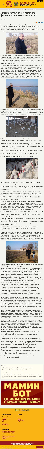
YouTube (19, 421)
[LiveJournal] (41, 22)
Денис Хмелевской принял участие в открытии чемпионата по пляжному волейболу (20, 374)
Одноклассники (5, 424)
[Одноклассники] (36, 22)
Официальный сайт (6, 416)
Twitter (3, 421)
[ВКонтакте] (35, 22)
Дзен (3, 420)
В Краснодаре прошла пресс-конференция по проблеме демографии (17, 368)
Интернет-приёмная (6, 418)
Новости (14, 9)
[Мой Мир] (38, 22)
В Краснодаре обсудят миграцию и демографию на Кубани (15, 372)
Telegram (4, 419)
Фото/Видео (24, 9)
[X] (39, 22)
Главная (9, 9)
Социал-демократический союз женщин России (8, 437)
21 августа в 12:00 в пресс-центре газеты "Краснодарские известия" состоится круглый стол (21, 377)
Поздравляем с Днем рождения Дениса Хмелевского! (14, 370)
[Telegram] (42, 22)
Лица (19, 9)
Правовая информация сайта (6, 447)
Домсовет (4, 438)
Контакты (34, 9)
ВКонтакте (4, 423)
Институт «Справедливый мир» (8, 431)
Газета (29, 9)
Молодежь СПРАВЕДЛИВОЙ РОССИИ (8, 434)
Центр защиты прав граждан (8, 432)
